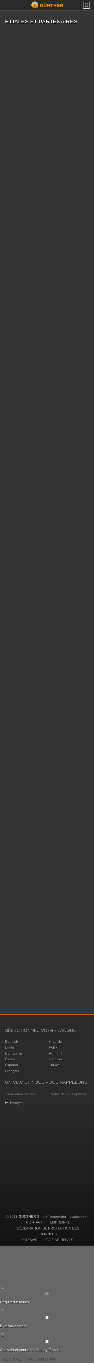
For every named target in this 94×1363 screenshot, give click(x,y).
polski (53, 1047)
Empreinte (60, 1222)
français (12, 1071)
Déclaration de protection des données (48, 1231)
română (55, 1053)
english (11, 1047)
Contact (34, 1222)
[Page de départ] (47, 5)
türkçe (54, 1065)
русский (55, 1059)
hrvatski (55, 1041)
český (10, 1059)
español (11, 1065)
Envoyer (16, 1103)
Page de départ (59, 1240)
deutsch (11, 1041)
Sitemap (29, 1240)
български (13, 1053)
